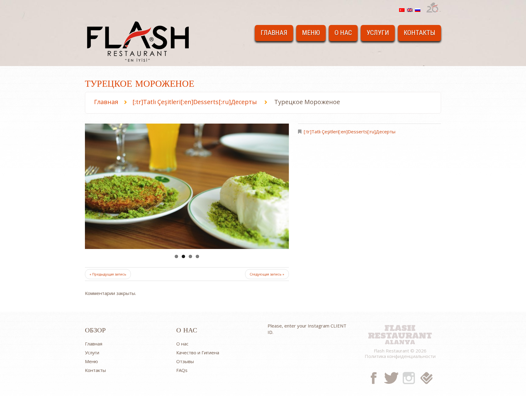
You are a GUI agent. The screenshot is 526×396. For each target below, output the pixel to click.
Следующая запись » (267, 274)
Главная (274, 33)
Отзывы (185, 361)
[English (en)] (409, 9)
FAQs (182, 370)
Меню (311, 33)
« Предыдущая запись (107, 274)
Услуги (377, 33)
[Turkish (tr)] (402, 9)
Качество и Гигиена (197, 352)
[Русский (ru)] (417, 9)
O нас (343, 33)
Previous (106, 186)
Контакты (419, 33)
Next (267, 186)
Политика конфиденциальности (400, 356)
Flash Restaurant (400, 331)
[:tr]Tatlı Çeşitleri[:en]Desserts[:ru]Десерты (194, 102)
